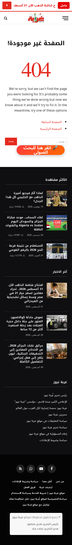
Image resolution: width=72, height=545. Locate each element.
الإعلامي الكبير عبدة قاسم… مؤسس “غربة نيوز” (40, 402)
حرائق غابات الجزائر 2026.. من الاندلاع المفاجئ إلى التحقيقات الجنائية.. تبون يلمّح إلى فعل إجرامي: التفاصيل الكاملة (25, 353)
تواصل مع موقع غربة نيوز (36, 504)
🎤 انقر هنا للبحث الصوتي (40, 150)
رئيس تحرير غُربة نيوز (55, 395)
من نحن (60, 481)
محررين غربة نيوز (57, 414)
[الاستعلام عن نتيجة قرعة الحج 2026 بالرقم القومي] (57, 251)
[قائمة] (65, 18)
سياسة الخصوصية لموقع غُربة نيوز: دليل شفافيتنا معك (38, 498)
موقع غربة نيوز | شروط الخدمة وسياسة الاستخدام (38, 493)
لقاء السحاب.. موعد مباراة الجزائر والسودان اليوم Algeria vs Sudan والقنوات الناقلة (24, 223)
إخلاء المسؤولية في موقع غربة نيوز (48, 434)
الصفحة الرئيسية (51, 128)
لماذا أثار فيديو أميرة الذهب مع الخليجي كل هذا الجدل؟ (24, 197)
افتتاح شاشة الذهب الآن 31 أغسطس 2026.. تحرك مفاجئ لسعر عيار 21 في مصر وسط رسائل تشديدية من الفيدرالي (25, 293)
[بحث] (6, 18)
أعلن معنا (47, 481)
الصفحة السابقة (51, 122)
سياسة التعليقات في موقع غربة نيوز (47, 421)
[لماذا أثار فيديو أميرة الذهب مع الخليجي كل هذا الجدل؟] (57, 198)
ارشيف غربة (45, 487)
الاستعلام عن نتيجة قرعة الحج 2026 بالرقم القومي (26, 247)
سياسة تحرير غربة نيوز (55, 427)
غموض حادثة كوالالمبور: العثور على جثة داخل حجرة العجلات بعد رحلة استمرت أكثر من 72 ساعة (24, 323)
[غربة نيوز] (36, 18)
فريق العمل (29, 487)
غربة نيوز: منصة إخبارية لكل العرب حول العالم (41, 408)
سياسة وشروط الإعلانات (53, 440)
